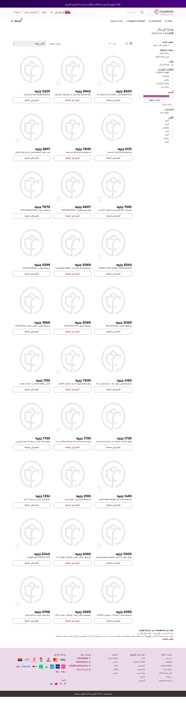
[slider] (171, 96)
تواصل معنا (167, 669)
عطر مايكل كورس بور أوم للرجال (37, 615)
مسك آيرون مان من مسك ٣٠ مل (37, 499)
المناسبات (156, 21)
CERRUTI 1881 (162, 72)
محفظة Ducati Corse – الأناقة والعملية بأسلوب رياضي (68, 268)
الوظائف (169, 662)
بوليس (166, 80)
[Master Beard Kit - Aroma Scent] (72, 474)
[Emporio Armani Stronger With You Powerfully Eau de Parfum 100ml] (113, 69)
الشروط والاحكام (165, 673)
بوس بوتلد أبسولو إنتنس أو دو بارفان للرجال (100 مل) (28, 152)
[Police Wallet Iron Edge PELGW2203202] (113, 358)
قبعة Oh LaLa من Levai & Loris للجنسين (33, 441)
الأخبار (142, 677)
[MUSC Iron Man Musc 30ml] (32, 474)
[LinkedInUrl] (51, 684)
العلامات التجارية (136, 21)
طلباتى (115, 669)
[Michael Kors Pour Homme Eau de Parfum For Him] (32, 590)
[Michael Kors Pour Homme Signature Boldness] (113, 532)
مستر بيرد (165, 87)
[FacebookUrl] (65, 684)
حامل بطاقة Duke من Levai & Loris (35, 383)
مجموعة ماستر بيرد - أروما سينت (77, 499)
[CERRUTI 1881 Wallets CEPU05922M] (32, 185)
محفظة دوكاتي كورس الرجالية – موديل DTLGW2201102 (68, 615)
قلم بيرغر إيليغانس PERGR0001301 (76, 210)
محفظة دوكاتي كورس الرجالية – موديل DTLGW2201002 (67, 557)
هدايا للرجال (164, 64)
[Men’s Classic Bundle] (72, 127)
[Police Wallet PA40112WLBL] (113, 301)
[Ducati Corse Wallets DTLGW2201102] (72, 590)
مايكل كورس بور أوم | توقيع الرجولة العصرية (114, 557)
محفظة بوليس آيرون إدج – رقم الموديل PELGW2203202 (107, 383)
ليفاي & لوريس (163, 83)
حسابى (115, 662)
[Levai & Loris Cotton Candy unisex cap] (113, 416)
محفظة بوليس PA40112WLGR (78, 326)
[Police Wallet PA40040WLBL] (32, 243)
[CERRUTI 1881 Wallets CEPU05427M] (113, 243)
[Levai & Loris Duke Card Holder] (32, 358)
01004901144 (82, 662)
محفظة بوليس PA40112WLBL (119, 326)
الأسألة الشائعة (166, 665)
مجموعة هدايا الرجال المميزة (120, 152)
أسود (167, 120)
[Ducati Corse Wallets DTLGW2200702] (72, 243)
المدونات (141, 680)
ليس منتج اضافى (162, 56)
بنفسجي (165, 127)
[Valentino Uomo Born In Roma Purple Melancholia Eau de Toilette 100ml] (72, 69)
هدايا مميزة (116, 21)
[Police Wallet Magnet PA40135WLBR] (32, 301)
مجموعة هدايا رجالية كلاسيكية (78, 152)
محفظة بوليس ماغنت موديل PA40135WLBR (31, 326)
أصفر (167, 142)
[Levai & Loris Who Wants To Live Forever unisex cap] (72, 416)
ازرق (167, 124)
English (17, 12)
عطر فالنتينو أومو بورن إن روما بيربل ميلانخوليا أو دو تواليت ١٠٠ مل (64, 94)
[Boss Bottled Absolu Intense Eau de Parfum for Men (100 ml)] (32, 127)
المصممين (141, 669)
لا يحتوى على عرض (161, 45)
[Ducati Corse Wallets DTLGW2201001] (113, 590)
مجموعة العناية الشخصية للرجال (37, 94)
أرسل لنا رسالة (82, 669)
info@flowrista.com (78, 665)
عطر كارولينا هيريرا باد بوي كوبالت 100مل (74, 383)
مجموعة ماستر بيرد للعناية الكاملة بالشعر (115, 499)
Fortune (165, 76)
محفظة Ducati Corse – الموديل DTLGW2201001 (110, 615)
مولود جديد (164, 112)
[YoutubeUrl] (56, 684)
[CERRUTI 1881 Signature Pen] (32, 532)
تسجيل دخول (30, 12)
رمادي (166, 138)
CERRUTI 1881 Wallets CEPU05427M (115, 268)
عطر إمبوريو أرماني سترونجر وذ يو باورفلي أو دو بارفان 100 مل (107, 94)
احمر (167, 131)
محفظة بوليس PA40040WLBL (36, 268)
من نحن (169, 658)
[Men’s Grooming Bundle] (32, 69)
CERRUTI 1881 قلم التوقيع (38, 557)
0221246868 (82, 658)
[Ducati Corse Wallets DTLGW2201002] (72, 532)
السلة (116, 665)
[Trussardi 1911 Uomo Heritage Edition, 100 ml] (113, 185)
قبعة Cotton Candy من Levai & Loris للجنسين (112, 441)
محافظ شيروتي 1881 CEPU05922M (35, 210)
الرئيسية (168, 33)
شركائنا (169, 677)
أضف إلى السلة (113, 100)
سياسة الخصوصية (165, 680)
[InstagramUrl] (61, 684)
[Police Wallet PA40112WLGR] (72, 301)
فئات (169, 21)
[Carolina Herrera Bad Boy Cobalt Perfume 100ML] (72, 358)
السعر (170, 92)
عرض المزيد (167, 639)
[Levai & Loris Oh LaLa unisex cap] (32, 416)
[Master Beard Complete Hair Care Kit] (113, 474)
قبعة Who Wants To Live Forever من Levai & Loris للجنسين (65, 441)
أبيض (167, 135)
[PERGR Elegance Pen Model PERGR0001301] (72, 185)
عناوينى (115, 673)
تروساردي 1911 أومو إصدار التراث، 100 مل (115, 210)
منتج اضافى (164, 53)
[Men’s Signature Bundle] (113, 127)
